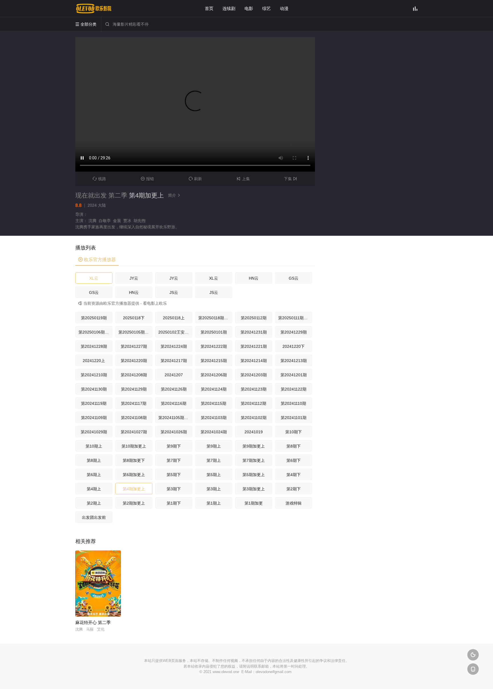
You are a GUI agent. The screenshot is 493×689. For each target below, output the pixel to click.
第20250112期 (253, 318)
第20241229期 (293, 332)
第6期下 (293, 460)
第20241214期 (254, 360)
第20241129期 (134, 389)
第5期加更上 (254, 474)
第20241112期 (253, 403)
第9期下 (174, 446)
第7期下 (174, 460)
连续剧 (229, 8)
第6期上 (94, 474)
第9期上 (214, 446)
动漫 (284, 8)
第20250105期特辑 (135, 332)
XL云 (93, 278)
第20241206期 (214, 375)
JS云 (173, 292)
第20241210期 (94, 375)
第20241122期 (293, 389)
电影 (249, 8)
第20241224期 (174, 346)
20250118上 (174, 318)
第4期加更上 (134, 489)
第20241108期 (134, 417)
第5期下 (174, 474)
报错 (147, 178)
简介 (174, 195)
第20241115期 (213, 403)
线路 (99, 178)
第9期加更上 (254, 446)
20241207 (174, 375)
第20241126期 (174, 389)
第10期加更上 (134, 446)
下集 (290, 178)
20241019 (254, 432)
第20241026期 (174, 432)
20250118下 (134, 318)
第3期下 (174, 489)
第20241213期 (293, 360)
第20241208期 (134, 375)
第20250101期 (214, 332)
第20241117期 (133, 403)
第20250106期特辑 (95, 332)
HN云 (253, 278)
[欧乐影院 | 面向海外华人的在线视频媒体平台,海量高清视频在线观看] (93, 8)
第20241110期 (293, 403)
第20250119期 (94, 318)
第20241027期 (134, 432)
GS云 (293, 278)
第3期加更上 (254, 489)
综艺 (266, 8)
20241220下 (293, 346)
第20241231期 (254, 332)
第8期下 (293, 446)
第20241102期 (253, 417)
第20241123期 (253, 389)
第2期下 (293, 489)
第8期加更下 (134, 460)
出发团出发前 (94, 517)
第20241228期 (94, 346)
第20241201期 (293, 375)
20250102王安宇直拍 (175, 332)
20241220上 (94, 360)
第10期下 (293, 432)
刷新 (195, 178)
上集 (243, 178)
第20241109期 (94, 417)
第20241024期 (214, 432)
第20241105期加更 (175, 417)
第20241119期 (93, 403)
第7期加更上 (254, 460)
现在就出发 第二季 (101, 195)
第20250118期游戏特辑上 (215, 318)
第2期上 (94, 503)
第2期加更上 (134, 503)
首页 (209, 8)
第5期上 (214, 474)
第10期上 (94, 446)
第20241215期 (214, 360)
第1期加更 (254, 503)
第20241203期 (254, 375)
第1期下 (174, 503)
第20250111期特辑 (295, 318)
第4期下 (293, 474)
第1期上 (214, 503)
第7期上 (214, 460)
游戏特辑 (294, 503)
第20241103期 (214, 417)
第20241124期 (214, 389)
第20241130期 (94, 389)
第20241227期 (134, 346)
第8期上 (94, 460)
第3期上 (214, 489)
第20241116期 (173, 403)
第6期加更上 (134, 474)
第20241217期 (174, 360)
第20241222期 (214, 346)
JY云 (134, 278)
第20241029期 (94, 432)
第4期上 (94, 489)
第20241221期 (254, 346)
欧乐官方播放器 (97, 259)
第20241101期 (293, 417)
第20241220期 (134, 360)
